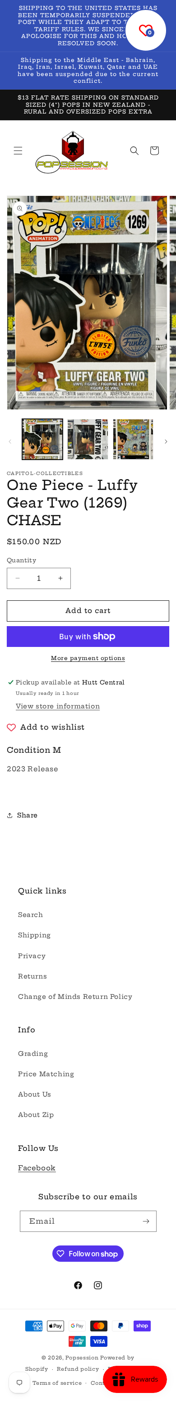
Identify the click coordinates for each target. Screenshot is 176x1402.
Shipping (34, 935)
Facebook (37, 1168)
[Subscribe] (146, 1221)
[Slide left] (10, 441)
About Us (34, 1094)
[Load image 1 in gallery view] (42, 439)
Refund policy (78, 1369)
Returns (32, 976)
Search (30, 915)
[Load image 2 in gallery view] (87, 439)
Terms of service (57, 1383)
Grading (33, 1054)
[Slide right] (166, 441)
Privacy (32, 956)
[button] (18, 151)
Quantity (21, 560)
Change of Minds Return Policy (75, 997)
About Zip (36, 1115)
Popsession (81, 1357)
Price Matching (46, 1074)
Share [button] (27, 815)
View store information (58, 706)
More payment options (88, 658)
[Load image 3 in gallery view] (133, 439)
